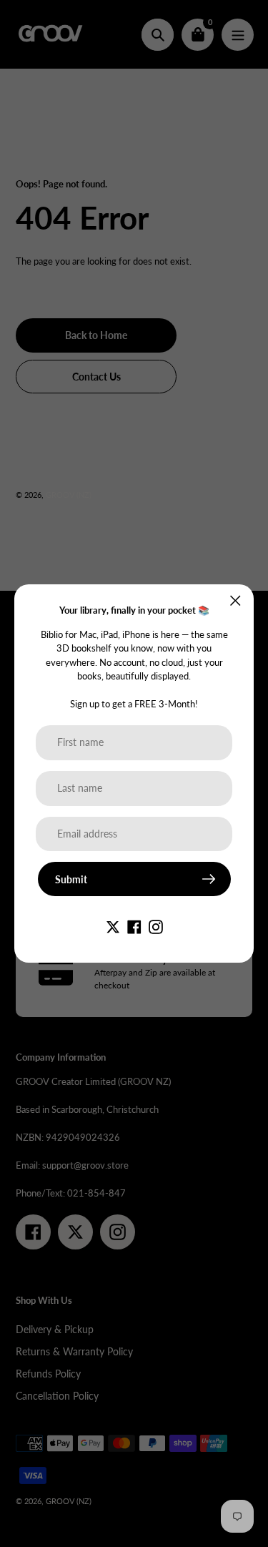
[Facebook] (134, 925)
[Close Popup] (235, 600)
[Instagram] (156, 925)
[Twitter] (113, 925)
